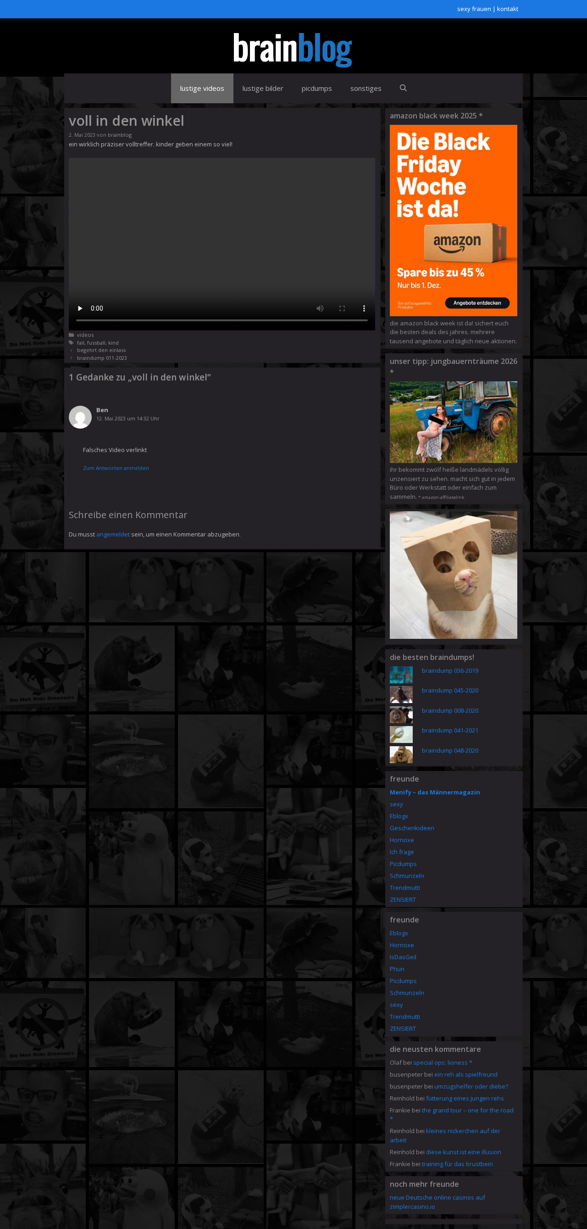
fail (80, 342)
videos (85, 334)
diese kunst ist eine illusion (463, 1152)
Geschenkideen (412, 828)
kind (113, 342)
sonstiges (366, 88)
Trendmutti (405, 887)
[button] (403, 88)
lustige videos (202, 88)
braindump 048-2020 (450, 750)
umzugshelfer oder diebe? (471, 1086)
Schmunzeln (407, 875)
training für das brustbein (457, 1164)
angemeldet (113, 534)
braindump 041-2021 (450, 730)
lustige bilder (263, 88)
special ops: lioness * (442, 1062)
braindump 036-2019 (450, 670)
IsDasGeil (403, 957)
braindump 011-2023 (102, 357)
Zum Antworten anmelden (116, 467)
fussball (96, 342)
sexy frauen (474, 9)
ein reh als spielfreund (466, 1074)
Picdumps (403, 864)
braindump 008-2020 (450, 710)
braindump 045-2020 (450, 690)
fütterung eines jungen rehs (465, 1098)
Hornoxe (402, 840)
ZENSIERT (403, 899)
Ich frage (402, 852)
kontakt (507, 9)
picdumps (317, 88)
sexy (396, 804)
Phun (397, 969)
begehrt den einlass (101, 349)
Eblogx (399, 816)
